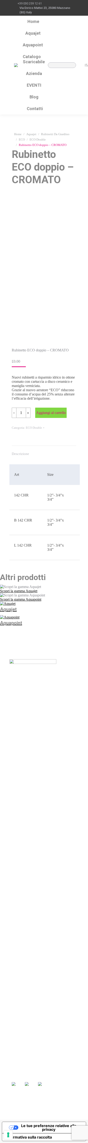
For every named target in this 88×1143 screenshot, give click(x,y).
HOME (17, 1048)
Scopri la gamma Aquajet (18, 591)
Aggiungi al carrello (51, 413)
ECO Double (34, 427)
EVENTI (63, 1048)
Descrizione (20, 454)
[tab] (44, 451)
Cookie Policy (31, 1115)
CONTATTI (65, 1061)
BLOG (61, 1055)
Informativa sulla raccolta (29, 1137)
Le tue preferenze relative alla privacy (48, 1127)
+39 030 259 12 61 (30, 3)
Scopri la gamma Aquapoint (20, 599)
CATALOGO (22, 1055)
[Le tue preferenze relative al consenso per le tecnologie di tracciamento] (8, 1134)
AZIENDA (20, 1062)
